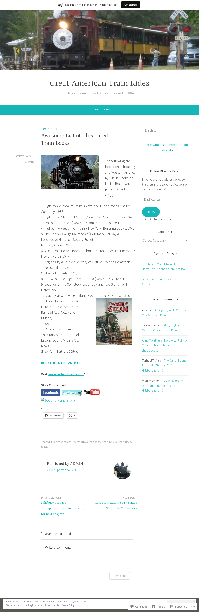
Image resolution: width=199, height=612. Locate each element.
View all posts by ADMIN (61, 470)
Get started (130, 4)
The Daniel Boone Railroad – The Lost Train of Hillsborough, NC (164, 365)
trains (44, 446)
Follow (151, 212)
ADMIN (29, 162)
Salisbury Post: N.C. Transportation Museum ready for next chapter (62, 506)
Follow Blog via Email (165, 171)
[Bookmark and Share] (58, 400)
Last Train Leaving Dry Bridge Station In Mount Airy (116, 503)
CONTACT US (101, 109)
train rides (124, 442)
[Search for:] (165, 130)
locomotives (80, 442)
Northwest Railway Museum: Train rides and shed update (165, 345)
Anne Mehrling (151, 340)
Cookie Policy (68, 605)
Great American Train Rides (99, 83)
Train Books (50, 129)
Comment (119, 575)
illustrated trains (61, 442)
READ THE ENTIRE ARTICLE (61, 362)
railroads (94, 442)
